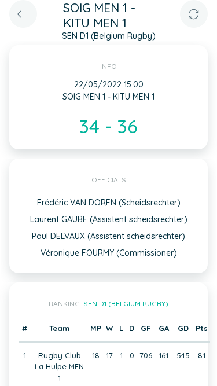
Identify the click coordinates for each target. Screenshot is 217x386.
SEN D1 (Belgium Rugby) (125, 303)
